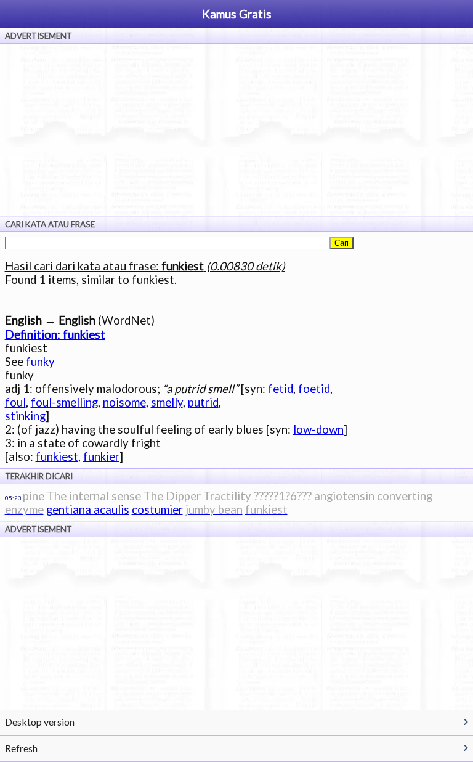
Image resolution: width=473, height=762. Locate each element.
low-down (318, 429)
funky (40, 361)
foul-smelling (64, 402)
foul (15, 402)
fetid (280, 388)
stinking (25, 416)
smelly (167, 402)
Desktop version (40, 722)
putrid (203, 402)
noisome (124, 402)
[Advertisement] (236, 130)
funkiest (57, 456)
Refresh (21, 748)
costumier (157, 509)
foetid (314, 388)
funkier (101, 456)
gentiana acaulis (87, 509)
